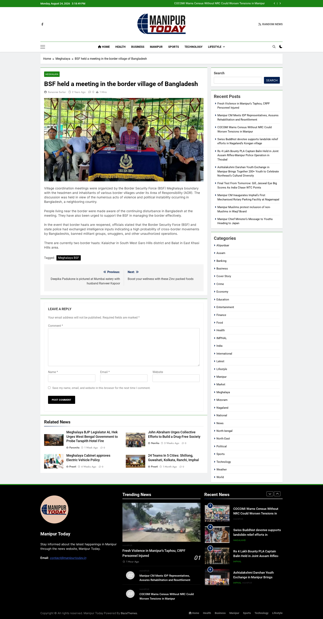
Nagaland (222, 407)
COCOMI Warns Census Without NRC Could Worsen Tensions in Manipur (219, 3)
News (220, 423)
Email (105, 372)
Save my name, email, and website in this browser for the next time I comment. (101, 388)
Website (158, 372)
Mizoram (221, 400)
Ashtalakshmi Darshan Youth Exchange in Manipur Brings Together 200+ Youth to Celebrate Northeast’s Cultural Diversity (248, 171)
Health (120, 47)
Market (220, 384)
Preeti (72, 466)
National (221, 415)
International (224, 353)
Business (137, 47)
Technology (193, 47)
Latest (220, 361)
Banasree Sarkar (57, 92)
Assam (220, 253)
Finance (221, 315)
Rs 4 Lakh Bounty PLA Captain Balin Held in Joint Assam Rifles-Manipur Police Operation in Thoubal (248, 155)
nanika (155, 443)
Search (219, 73)
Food (219, 322)
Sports (173, 47)
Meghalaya (51, 74)
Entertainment (225, 307)
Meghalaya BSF (68, 258)
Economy (222, 291)
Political (221, 446)
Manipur (156, 47)
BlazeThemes (129, 613)
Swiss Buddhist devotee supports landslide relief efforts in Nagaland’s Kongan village (257, 534)
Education (222, 299)
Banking (221, 261)
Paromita (74, 447)
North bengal (224, 431)
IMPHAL (221, 338)
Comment (55, 326)
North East (223, 438)
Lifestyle (214, 47)
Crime (220, 284)
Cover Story (223, 276)
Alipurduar (222, 245)
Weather (221, 469)
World (220, 477)
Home (105, 47)
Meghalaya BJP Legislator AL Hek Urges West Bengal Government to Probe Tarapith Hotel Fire (92, 436)
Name (53, 372)
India (219, 345)
